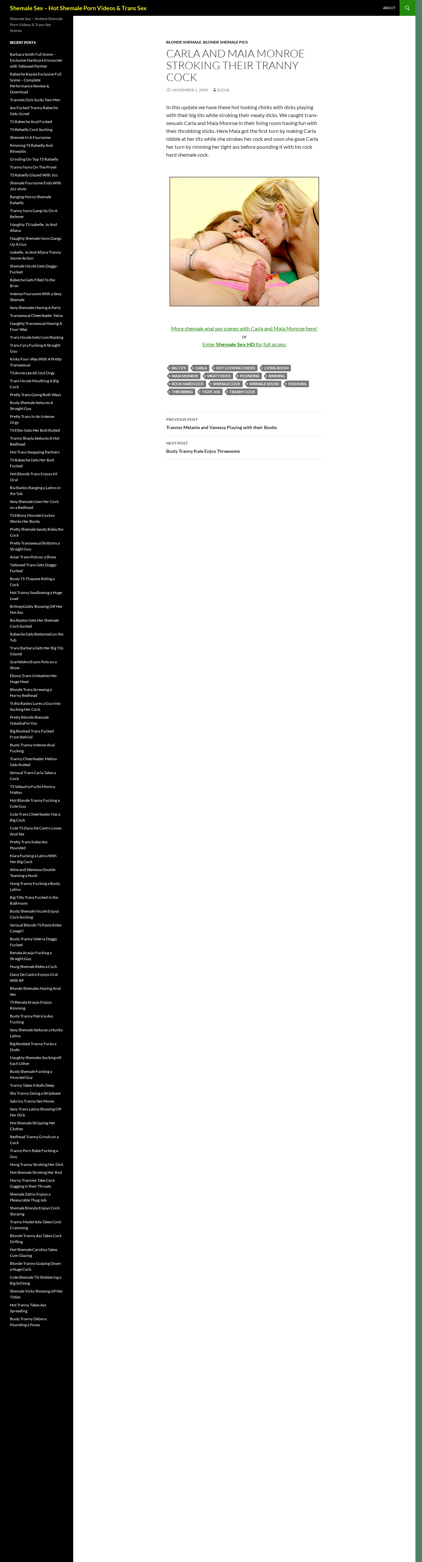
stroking (297, 384)
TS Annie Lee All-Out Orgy (32, 372)
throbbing (182, 392)
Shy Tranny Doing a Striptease (35, 1093)
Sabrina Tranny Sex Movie (32, 1101)
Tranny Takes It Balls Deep (32, 1085)
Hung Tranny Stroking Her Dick (36, 1164)
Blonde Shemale (183, 42)
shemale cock (226, 384)
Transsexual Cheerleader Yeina (36, 315)
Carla (201, 368)
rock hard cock (188, 384)
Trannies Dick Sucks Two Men (35, 99)
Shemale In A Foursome (30, 137)
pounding (249, 376)
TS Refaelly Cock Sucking (31, 129)
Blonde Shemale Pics (225, 42)
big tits (179, 368)
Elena (223, 89)
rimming (277, 376)
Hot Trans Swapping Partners (35, 452)
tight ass (211, 392)
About (389, 8)
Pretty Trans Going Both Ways (35, 394)
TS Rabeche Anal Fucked (31, 121)
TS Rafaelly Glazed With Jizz (34, 174)
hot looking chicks (235, 368)
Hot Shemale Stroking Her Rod (36, 1172)
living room (276, 368)
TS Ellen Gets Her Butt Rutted (35, 430)
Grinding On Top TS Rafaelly (34, 159)
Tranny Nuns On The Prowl (33, 167)
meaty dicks (219, 376)
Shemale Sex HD (264, 384)
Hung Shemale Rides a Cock (33, 966)
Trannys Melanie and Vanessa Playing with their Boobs (221, 423)
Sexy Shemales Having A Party (35, 307)
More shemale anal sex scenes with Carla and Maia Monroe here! (244, 328)
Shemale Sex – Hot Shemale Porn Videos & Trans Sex (78, 8)
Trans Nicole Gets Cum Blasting (36, 337)
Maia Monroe (185, 376)
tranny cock (242, 392)
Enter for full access (244, 344)
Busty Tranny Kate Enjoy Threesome (203, 447)
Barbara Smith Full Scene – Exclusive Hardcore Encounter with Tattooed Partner (36, 60)
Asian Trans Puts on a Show (33, 556)
